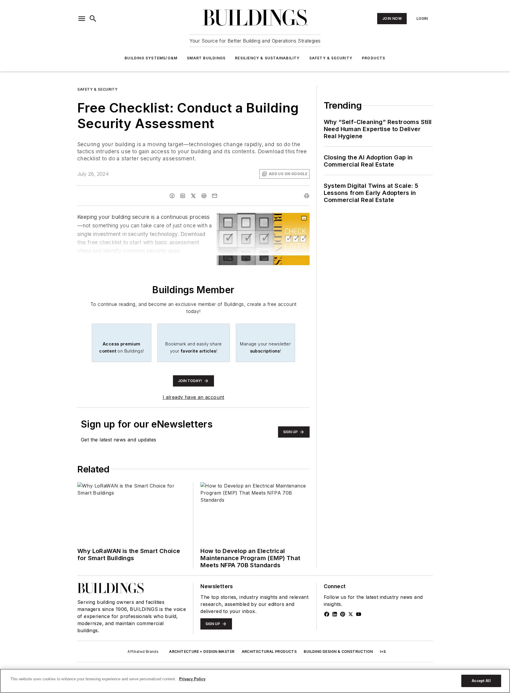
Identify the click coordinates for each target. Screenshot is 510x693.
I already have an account (193, 397)
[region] (255, 681)
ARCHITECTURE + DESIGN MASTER (201, 651)
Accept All (481, 681)
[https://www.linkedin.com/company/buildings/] (335, 614)
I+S (383, 651)
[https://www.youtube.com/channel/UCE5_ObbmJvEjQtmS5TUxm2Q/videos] (359, 614)
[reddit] (204, 196)
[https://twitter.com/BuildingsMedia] (351, 614)
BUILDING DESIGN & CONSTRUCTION (338, 651)
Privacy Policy (192, 679)
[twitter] (193, 196)
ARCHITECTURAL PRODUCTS (269, 651)
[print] (307, 196)
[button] (81, 18)
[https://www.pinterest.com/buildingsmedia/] (343, 614)
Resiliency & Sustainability (267, 58)
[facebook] (172, 196)
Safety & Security (330, 58)
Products (373, 58)
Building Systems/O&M (151, 58)
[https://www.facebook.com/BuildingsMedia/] (327, 614)
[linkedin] (183, 196)
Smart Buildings (206, 58)
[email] (215, 196)
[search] (93, 18)
